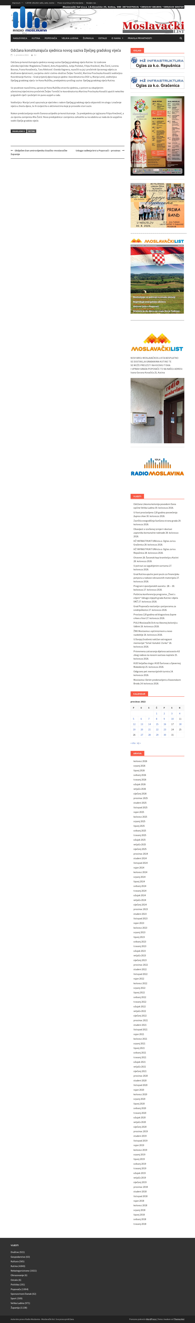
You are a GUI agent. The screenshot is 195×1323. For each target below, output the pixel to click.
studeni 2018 (140, 1191)
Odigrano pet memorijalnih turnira (151, 671)
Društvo (15, 1252)
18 (180, 724)
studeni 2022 (140, 969)
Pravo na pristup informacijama (70, 3)
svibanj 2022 (139, 997)
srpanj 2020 (139, 1098)
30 (165, 734)
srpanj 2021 (139, 1043)
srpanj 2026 (139, 765)
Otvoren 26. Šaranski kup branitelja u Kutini (155, 557)
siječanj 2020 (140, 1126)
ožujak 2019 (139, 1173)
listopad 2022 (140, 973)
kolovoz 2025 (140, 816)
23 (165, 729)
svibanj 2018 (139, 1219)
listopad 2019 (140, 1140)
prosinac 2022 (140, 964)
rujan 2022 (138, 978)
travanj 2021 (139, 1057)
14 (149, 724)
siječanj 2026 (140, 793)
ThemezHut (179, 1319)
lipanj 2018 (139, 1214)
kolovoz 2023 (140, 927)
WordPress (151, 1319)
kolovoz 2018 (140, 1205)
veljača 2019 (139, 1177)
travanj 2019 (139, 1168)
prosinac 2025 (140, 798)
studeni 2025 (140, 802)
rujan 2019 (138, 1145)
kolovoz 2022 (140, 983)
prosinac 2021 (140, 1020)
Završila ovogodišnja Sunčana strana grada (155, 520)
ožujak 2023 (139, 950)
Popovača (51, 38)
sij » (139, 742)
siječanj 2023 (140, 960)
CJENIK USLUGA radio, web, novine (39, 3)
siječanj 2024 (140, 904)
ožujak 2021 (139, 1061)
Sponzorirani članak (21, 1293)
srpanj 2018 (139, 1210)
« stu (133, 742)
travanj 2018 (139, 1223)
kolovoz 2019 (140, 1149)
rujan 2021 (138, 1034)
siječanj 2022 (140, 1015)
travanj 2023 (139, 946)
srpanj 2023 (139, 932)
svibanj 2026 (139, 774)
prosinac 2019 (140, 1131)
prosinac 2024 (140, 853)
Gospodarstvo (18, 1256)
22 (157, 729)
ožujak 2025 (139, 839)
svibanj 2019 (139, 1163)
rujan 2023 (138, 922)
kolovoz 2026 (140, 761)
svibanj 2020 (139, 1108)
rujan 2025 (138, 811)
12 (134, 724)
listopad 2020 (140, 1085)
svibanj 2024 (139, 885)
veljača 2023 (139, 955)
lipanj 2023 (139, 936)
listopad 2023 (140, 918)
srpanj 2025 (139, 821)
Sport (14, 1298)
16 (165, 724)
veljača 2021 (139, 1066)
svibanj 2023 (139, 941)
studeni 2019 (140, 1135)
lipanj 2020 (139, 1103)
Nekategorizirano (20, 1270)
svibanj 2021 (139, 1052)
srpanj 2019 (139, 1154)
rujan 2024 (138, 867)
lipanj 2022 (139, 992)
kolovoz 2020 (140, 1094)
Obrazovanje (17, 1275)
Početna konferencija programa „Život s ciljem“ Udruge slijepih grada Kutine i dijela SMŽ (155, 598)
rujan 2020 (138, 1089)
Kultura (15, 1261)
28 (149, 734)
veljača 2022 (139, 1011)
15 (157, 724)
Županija (88, 38)
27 (142, 734)
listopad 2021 (140, 1029)
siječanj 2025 (140, 848)
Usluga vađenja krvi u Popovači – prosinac (98, 150)
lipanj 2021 (139, 1048)
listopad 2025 (140, 807)
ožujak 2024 (139, 895)
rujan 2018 (138, 1200)
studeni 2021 (140, 1024)
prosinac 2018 (140, 1186)
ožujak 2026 (139, 784)
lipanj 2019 (139, 1159)
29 (157, 734)
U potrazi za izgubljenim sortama (150, 565)
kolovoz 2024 (140, 872)
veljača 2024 (139, 899)
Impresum (16, 3)
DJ (35, 55)
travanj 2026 (139, 779)
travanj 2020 (139, 1112)
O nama (116, 38)
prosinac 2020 (140, 1075)
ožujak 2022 (139, 1006)
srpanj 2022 (139, 987)
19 (134, 729)
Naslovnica (20, 38)
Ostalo (102, 38)
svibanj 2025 (139, 830)
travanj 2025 (139, 835)
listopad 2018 (140, 1196)
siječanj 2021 (140, 1071)
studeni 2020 (140, 1080)
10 (172, 718)
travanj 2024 (139, 890)
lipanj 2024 (139, 881)
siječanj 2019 (140, 1182)
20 (142, 729)
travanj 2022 (139, 1001)
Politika (15, 1284)
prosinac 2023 (140, 909)
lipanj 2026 (139, 770)
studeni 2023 (140, 913)
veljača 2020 (139, 1122)
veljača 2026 (139, 788)
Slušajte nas (91, 3)
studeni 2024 (140, 858)
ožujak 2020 (139, 1117)
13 (142, 724)
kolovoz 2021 (140, 1038)
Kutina (36, 38)
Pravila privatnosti (140, 38)
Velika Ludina (70, 38)
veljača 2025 (139, 844)
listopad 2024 (140, 862)
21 (149, 729)
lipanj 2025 (139, 825)
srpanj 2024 (139, 876)
